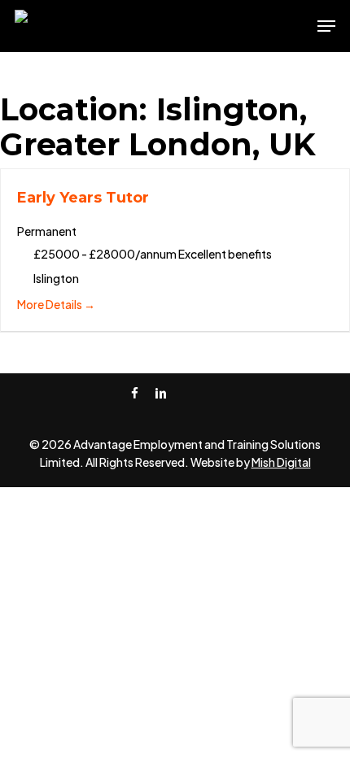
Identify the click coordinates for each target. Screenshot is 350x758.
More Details (50, 304)
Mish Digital (281, 462)
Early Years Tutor (83, 198)
